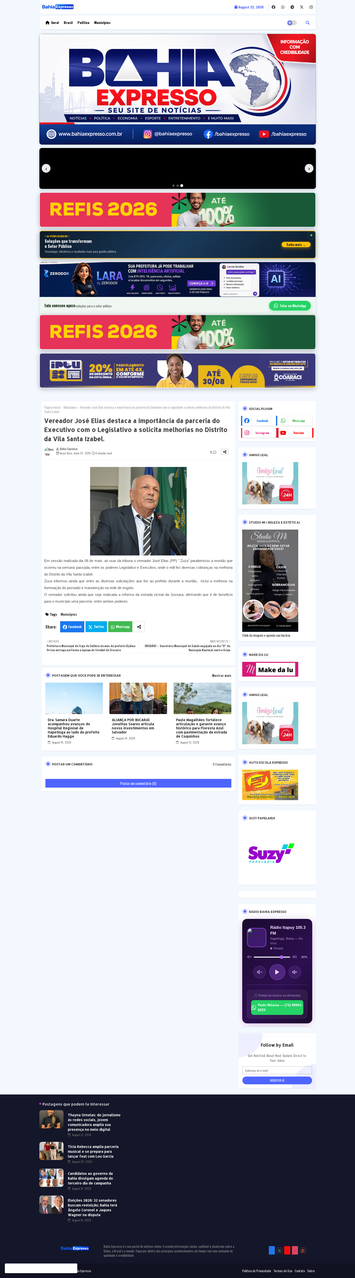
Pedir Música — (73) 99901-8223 (280, 1007)
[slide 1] (173, 185)
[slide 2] (178, 186)
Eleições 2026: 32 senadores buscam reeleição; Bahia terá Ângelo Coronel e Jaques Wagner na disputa (92, 1207)
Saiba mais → (296, 244)
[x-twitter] (302, 7)
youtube (298, 433)
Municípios (102, 22)
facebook (262, 421)
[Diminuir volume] (259, 972)
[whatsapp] (283, 7)
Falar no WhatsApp (293, 305)
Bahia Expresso (82, 1270)
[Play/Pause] (277, 972)
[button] (307, 22)
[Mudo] (249, 957)
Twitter (99, 626)
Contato (300, 1270)
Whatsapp (123, 626)
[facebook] (273, 7)
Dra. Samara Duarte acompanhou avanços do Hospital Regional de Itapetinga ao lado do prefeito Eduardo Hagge (73, 728)
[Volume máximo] (294, 957)
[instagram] (311, 7)
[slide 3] (182, 186)
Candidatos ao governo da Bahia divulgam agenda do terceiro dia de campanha (90, 1178)
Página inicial (52, 407)
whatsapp (298, 421)
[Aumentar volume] (295, 972)
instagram (262, 433)
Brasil (68, 22)
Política (83, 22)
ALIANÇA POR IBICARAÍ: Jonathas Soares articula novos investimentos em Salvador (133, 726)
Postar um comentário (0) (138, 783)
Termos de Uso (282, 1270)
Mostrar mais (221, 675)
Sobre (311, 1270)
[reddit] (303, 1250)
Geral (55, 22)
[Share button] (139, 626)
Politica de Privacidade (256, 1270)
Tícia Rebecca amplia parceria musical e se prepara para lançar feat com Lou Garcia (93, 1151)
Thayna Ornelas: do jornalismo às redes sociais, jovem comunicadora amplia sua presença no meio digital (94, 1122)
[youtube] (287, 1250)
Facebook (75, 626)
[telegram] (292, 7)
